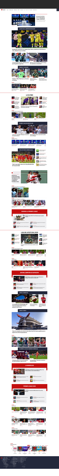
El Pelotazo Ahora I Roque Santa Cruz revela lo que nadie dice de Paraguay (23, 435)
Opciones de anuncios (5, 457)
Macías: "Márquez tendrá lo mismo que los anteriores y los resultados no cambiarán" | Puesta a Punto (23, 424)
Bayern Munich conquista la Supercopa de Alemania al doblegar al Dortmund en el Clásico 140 (34, 277)
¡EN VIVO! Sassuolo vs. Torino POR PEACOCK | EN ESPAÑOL (40, 145)
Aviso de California (5, 460)
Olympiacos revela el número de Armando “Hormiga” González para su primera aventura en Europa (28, 267)
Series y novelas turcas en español (24, 457)
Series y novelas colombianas (23, 458)
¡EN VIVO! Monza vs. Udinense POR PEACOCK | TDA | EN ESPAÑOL (31, 145)
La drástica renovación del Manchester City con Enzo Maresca (34, 391)
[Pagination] (36, 406)
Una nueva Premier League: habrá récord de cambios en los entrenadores (39, 223)
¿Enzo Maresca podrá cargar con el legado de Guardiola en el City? (23, 226)
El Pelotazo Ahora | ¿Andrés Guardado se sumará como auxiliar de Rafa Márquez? (32, 435)
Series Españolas (22, 461)
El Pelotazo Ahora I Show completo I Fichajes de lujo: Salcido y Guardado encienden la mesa (40, 435)
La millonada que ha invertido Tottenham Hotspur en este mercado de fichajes (39, 401)
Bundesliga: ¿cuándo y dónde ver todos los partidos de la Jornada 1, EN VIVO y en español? (23, 90)
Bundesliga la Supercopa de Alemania (37, 376)
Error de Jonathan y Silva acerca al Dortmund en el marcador (38, 380)
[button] (14, 192)
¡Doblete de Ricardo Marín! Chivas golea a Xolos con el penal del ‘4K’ (31, 254)
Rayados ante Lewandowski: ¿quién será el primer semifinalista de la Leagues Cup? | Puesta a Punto (31, 424)
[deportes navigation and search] (58, 10)
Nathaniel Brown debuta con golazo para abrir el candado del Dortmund (39, 284)
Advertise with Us (14, 457)
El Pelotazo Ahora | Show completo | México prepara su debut (15, 435)
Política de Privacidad (5, 458)
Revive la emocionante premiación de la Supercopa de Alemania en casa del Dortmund (22, 284)
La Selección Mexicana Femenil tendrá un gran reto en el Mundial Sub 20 (42, 161)
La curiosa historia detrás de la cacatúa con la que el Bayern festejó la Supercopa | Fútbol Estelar (39, 287)
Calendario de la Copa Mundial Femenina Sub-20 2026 (42, 150)
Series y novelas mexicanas (23, 459)
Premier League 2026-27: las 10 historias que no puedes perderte (34, 216)
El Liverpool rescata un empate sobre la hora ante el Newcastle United (16, 206)
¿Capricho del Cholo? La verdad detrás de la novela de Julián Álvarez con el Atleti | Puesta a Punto (39, 424)
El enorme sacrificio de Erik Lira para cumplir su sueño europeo (28, 234)
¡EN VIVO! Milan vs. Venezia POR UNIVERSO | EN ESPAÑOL (15, 145)
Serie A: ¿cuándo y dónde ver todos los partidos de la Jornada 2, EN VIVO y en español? (15, 90)
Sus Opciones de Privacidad (7, 459)
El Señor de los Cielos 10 (15, 461)
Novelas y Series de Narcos (23, 460)
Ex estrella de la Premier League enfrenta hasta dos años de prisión (22, 397)
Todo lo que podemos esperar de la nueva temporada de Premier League (23, 223)
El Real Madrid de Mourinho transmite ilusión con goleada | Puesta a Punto (15, 424)
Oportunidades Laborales (15, 459)
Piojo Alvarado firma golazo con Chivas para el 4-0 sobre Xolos (23, 254)
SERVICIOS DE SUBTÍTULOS (15, 458)
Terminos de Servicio (5, 461)
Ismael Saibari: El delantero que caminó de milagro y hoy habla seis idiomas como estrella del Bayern (34, 370)
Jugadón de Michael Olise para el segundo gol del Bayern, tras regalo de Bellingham (23, 287)
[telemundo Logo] (1, 458)
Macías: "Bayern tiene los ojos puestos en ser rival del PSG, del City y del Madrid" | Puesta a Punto (22, 377)
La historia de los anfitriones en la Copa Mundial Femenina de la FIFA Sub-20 (42, 158)
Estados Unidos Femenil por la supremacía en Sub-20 (42, 154)
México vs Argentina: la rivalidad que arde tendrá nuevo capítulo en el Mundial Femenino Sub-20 (43, 165)
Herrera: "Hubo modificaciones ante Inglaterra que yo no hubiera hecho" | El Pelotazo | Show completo (23, 412)
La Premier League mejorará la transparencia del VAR (39, 226)
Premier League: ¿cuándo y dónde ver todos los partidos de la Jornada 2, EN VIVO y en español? (32, 90)
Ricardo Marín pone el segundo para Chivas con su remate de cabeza (39, 255)
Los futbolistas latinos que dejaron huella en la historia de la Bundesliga (22, 380)
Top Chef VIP (14, 460)
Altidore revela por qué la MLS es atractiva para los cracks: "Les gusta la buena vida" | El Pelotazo (40, 412)
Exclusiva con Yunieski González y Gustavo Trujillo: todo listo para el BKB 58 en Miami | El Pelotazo (31, 412)
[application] (29, 239)
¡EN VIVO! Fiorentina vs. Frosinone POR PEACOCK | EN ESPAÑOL (23, 145)
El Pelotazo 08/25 (15, 411)
